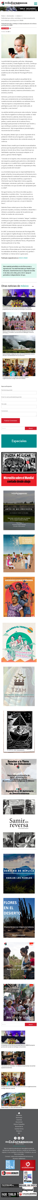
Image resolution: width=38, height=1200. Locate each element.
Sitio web (3, 404)
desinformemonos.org (19, 1146)
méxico (18, 16)
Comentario (4, 411)
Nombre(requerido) (6, 390)
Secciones (19, 1115)
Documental (19, 1122)
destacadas (10, 16)
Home (3, 16)
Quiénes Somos (19, 1129)
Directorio (19, 1131)
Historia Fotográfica (19, 1124)
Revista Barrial (19, 1126)
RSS (19, 1133)
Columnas (19, 1120)
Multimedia (19, 1117)
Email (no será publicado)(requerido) (11, 397)
